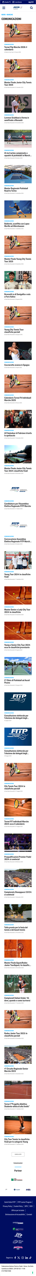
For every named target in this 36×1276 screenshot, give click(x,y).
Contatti (29, 1214)
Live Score (18, 2)
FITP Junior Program (25, 1202)
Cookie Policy (18, 1206)
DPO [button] (26, 1206)
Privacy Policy (7, 1206)
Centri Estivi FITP (10, 1202)
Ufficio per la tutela (17, 1210)
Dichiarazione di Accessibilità (15, 1214)
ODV (31, 1206)
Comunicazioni (18, 1163)
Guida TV (8, 2)
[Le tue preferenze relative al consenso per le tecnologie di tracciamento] (32, 1272)
